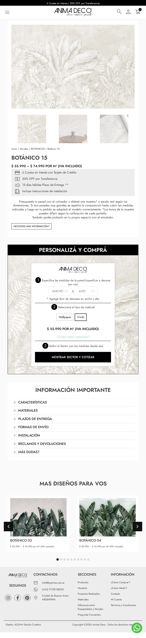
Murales (24, 149)
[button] (7, 12)
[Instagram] (8, 597)
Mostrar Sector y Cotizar (73, 357)
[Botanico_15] (73, 67)
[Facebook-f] (17, 597)
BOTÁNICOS (38, 149)
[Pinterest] (27, 597)
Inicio (14, 149)
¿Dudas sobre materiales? (73, 337)
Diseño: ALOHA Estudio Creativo (23, 624)
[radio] (65, 317)
